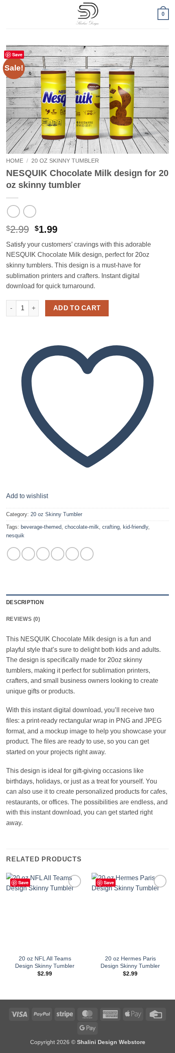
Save (17, 54)
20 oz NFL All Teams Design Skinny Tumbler (44, 962)
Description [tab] (25, 602)
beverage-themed (41, 527)
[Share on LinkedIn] (87, 554)
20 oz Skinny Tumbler (65, 161)
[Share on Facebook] (28, 554)
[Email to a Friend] (57, 554)
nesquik (15, 535)
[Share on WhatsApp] (13, 554)
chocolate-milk (82, 527)
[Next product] (13, 211)
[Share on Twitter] (43, 554)
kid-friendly (135, 527)
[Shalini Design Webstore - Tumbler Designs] (87, 14)
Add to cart (77, 308)
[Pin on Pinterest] (72, 554)
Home (14, 161)
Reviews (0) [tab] (23, 619)
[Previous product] (29, 211)
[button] (11, 14)
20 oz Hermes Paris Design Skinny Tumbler (130, 962)
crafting (111, 527)
